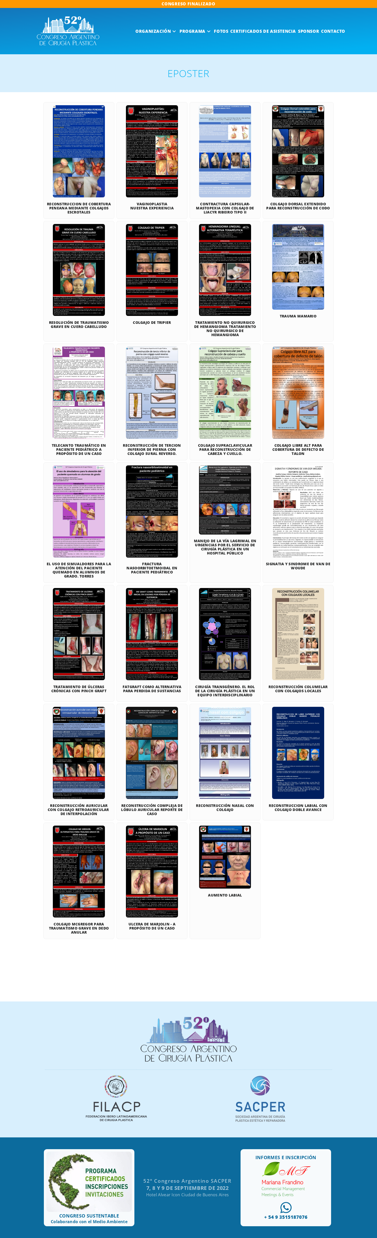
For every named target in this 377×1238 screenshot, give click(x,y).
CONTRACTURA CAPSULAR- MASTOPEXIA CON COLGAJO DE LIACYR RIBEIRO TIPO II (225, 208)
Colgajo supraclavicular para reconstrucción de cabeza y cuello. (225, 449)
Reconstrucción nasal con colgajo (225, 807)
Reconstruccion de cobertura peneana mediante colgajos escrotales (79, 208)
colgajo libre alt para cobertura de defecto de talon (298, 449)
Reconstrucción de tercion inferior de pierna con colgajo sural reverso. (152, 449)
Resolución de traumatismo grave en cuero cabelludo (79, 324)
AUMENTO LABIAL (225, 895)
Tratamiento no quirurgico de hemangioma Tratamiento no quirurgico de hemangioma (225, 328)
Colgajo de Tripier (152, 322)
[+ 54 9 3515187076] (286, 1207)
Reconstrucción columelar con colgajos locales (298, 688)
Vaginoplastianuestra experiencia (152, 205)
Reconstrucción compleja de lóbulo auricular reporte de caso (152, 809)
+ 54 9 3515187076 (285, 1217)
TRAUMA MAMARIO (298, 316)
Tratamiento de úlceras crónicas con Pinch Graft (78, 688)
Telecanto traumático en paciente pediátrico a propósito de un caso (79, 449)
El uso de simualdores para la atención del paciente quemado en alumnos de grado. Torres (79, 570)
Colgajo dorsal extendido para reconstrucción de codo (298, 205)
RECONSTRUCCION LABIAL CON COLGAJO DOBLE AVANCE (298, 807)
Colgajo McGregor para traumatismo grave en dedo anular (79, 928)
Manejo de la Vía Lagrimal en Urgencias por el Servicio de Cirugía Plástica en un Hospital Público (225, 547)
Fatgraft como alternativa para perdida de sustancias (152, 688)
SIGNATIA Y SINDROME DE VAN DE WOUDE (298, 565)
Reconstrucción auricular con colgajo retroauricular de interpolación (79, 809)
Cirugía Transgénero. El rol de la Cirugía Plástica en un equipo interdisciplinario (225, 690)
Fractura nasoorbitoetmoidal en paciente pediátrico (151, 567)
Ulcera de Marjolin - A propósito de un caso (152, 926)
